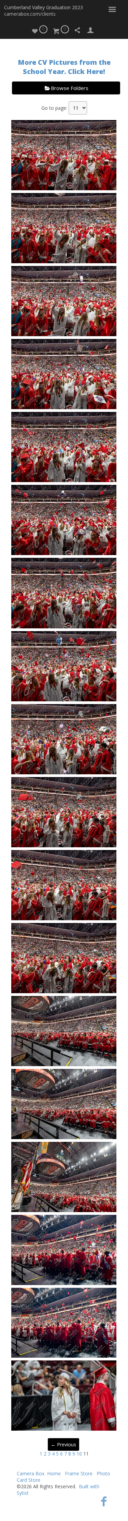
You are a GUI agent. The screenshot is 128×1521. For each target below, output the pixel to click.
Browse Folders (69, 88)
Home (54, 1473)
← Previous (63, 1444)
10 (79, 1453)
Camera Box (30, 1473)
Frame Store (79, 1473)
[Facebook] (104, 1501)
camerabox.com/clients (30, 14)
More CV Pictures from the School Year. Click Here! (64, 67)
